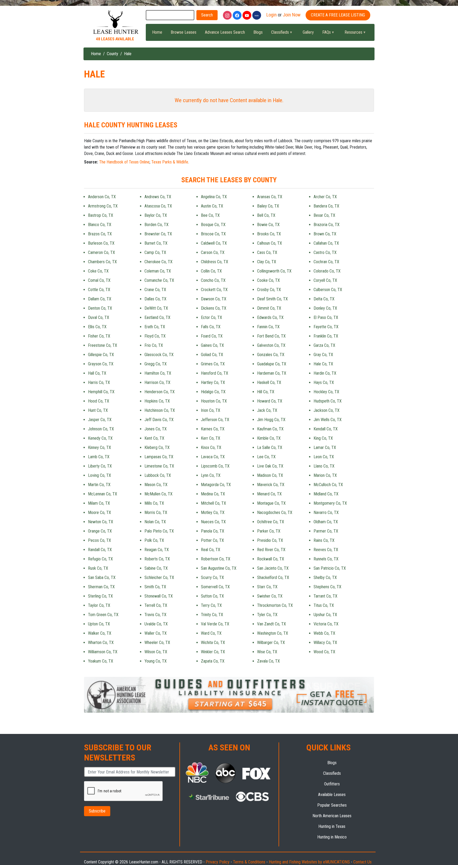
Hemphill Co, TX (101, 391)
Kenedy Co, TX (100, 438)
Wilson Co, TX (155, 651)
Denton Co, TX (100, 308)
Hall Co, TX (97, 373)
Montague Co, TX (271, 503)
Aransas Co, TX (269, 196)
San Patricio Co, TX (330, 568)
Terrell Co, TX (155, 605)
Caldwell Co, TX (214, 243)
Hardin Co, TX (325, 373)
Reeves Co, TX (326, 549)
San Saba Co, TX (102, 577)
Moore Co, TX (99, 512)
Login (271, 15)
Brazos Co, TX (100, 233)
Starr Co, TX (267, 586)
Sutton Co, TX (212, 596)
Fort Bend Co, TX (271, 336)
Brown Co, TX (325, 233)
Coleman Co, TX (157, 271)
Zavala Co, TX (268, 661)
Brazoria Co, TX (327, 224)
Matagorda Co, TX (216, 484)
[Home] (115, 22)
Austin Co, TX (212, 206)
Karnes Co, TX (212, 428)
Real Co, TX (210, 549)
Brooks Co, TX (269, 233)
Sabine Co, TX (156, 568)
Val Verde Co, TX (215, 623)
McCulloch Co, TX (328, 484)
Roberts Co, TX (157, 558)
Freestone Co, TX (102, 345)
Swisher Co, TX (270, 596)
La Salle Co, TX (269, 447)
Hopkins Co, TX (157, 401)
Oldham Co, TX (326, 521)
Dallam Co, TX (99, 298)
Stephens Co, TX (327, 586)
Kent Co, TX (154, 438)
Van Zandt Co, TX (271, 623)
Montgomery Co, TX (330, 503)
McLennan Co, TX (102, 493)
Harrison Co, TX (157, 382)
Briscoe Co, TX (213, 233)
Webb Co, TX (324, 633)
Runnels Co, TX (326, 558)
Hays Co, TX (324, 382)
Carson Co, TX (212, 252)
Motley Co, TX (212, 512)
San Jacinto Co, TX (273, 568)
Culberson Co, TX (328, 289)
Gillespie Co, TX (101, 354)
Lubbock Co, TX (157, 475)
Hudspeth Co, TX (328, 401)
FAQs (324, 34)
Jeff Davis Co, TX (159, 419)
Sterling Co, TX (100, 596)
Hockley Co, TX (326, 391)
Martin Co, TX (99, 484)
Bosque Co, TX (213, 224)
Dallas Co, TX (155, 298)
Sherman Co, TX (101, 586)
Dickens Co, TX (213, 308)
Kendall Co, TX (326, 428)
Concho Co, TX (213, 280)
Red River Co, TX (271, 549)
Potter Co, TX (212, 540)
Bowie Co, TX (268, 224)
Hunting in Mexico (332, 837)
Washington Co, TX (272, 633)
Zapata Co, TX (212, 661)
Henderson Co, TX (159, 391)
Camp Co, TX (155, 252)
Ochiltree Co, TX (270, 521)
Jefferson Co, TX (215, 419)
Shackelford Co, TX (273, 577)
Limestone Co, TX (159, 466)
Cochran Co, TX (326, 261)
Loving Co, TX (99, 475)
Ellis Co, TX (97, 326)
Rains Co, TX (324, 540)
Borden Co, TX (156, 224)
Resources (351, 34)
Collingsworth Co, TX (274, 271)
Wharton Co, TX (101, 642)
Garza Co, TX (324, 345)
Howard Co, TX (269, 401)
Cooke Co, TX (268, 280)
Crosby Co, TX (269, 289)
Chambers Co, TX (102, 261)
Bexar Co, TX (324, 215)
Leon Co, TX (324, 456)
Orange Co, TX (100, 531)
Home (157, 32)
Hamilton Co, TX (157, 373)
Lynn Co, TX (211, 475)
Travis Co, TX (155, 614)
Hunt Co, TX (98, 410)
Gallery (308, 32)
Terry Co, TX (211, 605)
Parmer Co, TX (326, 531)
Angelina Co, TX (214, 196)
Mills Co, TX (154, 503)
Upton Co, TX (99, 623)
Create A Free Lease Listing (338, 15)
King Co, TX (323, 438)
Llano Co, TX (324, 466)
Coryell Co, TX (325, 280)
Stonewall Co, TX (158, 596)
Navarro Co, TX (326, 512)
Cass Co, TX (267, 252)
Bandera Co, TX (326, 206)
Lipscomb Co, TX (215, 466)
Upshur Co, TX (325, 614)
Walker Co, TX (99, 633)
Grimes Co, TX (213, 363)
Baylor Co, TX (155, 215)
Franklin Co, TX (326, 336)
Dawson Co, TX (213, 298)
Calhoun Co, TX (269, 243)
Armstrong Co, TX (103, 206)
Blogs (258, 32)
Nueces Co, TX (213, 521)
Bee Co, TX (210, 215)
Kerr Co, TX (210, 438)
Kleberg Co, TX (157, 447)
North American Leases (331, 815)
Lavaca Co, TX (213, 456)
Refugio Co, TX (100, 558)
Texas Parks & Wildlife (169, 162)
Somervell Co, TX (215, 586)
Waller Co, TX (155, 633)
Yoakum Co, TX (100, 661)
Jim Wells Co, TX (328, 419)
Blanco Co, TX (99, 224)
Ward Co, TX (211, 633)
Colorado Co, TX (327, 271)
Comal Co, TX (99, 280)
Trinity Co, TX (212, 614)
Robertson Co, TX (215, 558)
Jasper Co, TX (100, 419)
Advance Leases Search (225, 32)
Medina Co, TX (213, 493)
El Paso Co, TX (326, 317)
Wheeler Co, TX (157, 642)
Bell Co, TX (266, 215)
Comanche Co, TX (159, 280)
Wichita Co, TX (213, 642)
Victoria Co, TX (326, 623)
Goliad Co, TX (212, 354)
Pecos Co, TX (99, 540)
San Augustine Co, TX (218, 568)
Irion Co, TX (210, 410)
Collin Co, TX (211, 271)
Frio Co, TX (153, 345)
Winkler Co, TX (213, 651)
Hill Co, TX (265, 391)
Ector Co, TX (211, 317)
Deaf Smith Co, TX (272, 298)
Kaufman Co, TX (270, 428)
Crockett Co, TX (214, 289)
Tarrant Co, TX (325, 596)
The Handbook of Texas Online (124, 162)
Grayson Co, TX (100, 363)
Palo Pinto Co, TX (159, 531)
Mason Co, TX (156, 484)
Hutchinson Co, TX (159, 410)
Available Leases (332, 794)
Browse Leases (183, 32)
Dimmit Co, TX (269, 308)
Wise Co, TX (267, 651)
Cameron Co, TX (101, 252)
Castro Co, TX (325, 252)
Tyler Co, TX (267, 614)
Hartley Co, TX (213, 382)
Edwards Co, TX (270, 317)
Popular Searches (332, 805)
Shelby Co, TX (325, 577)
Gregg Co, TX (155, 363)
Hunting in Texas (331, 826)
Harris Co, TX (99, 382)
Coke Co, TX (98, 271)
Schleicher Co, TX (159, 577)
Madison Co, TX (270, 475)
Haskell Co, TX (269, 382)
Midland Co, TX (326, 493)
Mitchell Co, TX (213, 503)
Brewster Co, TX (158, 233)
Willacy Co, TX (325, 642)
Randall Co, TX (100, 549)
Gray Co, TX (323, 354)
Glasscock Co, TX (159, 354)
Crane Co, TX (155, 289)
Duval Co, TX (98, 317)
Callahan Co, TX (326, 243)
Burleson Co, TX (101, 243)
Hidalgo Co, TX (213, 391)
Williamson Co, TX (102, 651)
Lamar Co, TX (325, 447)
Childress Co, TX (214, 261)
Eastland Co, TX (157, 317)
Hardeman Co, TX (271, 373)
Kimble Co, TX (269, 438)
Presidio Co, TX (270, 540)
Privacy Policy (218, 861)
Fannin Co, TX (268, 326)
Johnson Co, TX (101, 428)
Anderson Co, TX (102, 196)
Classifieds (278, 34)
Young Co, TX (155, 661)
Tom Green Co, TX (103, 614)
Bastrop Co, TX (100, 215)
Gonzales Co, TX (270, 354)
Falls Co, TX (211, 326)
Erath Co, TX (154, 326)
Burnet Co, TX (156, 243)
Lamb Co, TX (98, 456)
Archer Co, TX (325, 196)
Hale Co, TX (323, 363)
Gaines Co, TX (212, 345)
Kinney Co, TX (99, 447)
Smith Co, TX (155, 586)
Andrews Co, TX (157, 196)
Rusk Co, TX (98, 568)
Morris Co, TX (155, 512)
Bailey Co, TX (268, 206)
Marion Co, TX (325, 475)
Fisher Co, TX (99, 336)
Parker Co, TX (268, 531)
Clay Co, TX (266, 261)
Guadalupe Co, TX (271, 363)
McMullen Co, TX (158, 493)
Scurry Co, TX (212, 577)
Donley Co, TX (325, 308)
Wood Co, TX (324, 651)
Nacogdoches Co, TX (274, 512)
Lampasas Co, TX (158, 456)
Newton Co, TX (100, 521)
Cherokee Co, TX (158, 261)
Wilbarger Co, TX (271, 642)
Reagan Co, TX (156, 549)
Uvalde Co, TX (156, 623)
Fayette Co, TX (326, 326)
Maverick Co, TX (270, 484)
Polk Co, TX (154, 540)
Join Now (292, 15)
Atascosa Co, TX (158, 206)
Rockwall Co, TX (270, 558)
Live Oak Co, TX (270, 466)
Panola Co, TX (212, 531)
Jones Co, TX (155, 428)
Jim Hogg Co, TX (271, 419)
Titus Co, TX (324, 605)
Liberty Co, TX (100, 466)
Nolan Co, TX (155, 521)
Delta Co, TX (324, 298)
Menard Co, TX (269, 493)
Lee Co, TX (266, 456)
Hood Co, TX (98, 401)
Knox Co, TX (211, 447)
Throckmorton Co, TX (275, 605)
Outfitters (332, 783)
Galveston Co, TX (271, 345)
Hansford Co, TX (214, 373)
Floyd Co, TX (155, 336)
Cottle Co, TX (99, 289)
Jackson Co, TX (327, 410)
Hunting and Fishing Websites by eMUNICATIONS (309, 861)
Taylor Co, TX (99, 605)
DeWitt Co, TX (156, 308)
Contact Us (362, 861)
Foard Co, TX (212, 336)
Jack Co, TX (267, 410)
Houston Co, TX (214, 401)
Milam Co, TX (99, 503)
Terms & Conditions (249, 861)
